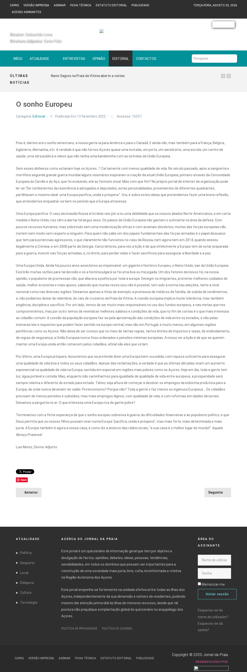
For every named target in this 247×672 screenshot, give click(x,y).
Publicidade (140, 5)
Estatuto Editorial (111, 5)
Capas (14, 5)
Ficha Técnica (80, 5)
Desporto (27, 563)
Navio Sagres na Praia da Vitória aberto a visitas (88, 76)
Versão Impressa (36, 5)
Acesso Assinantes (26, 12)
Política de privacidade (79, 628)
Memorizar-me (213, 584)
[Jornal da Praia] (123, 33)
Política (26, 553)
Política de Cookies (117, 628)
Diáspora (27, 583)
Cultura (25, 593)
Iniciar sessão (217, 594)
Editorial (39, 116)
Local (24, 573)
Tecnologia (28, 602)
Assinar (60, 5)
